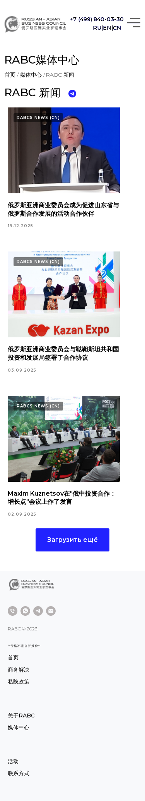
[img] (34, 24)
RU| (98, 27)
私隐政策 (18, 681)
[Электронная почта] (51, 611)
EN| (108, 27)
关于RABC (21, 715)
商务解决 (18, 669)
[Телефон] (12, 611)
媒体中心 (18, 727)
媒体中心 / (32, 74)
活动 (13, 761)
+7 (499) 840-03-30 (97, 19)
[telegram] (38, 611)
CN (117, 28)
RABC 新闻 (60, 74)
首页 (13, 657)
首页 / (12, 74)
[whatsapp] (25, 611)
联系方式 (18, 773)
